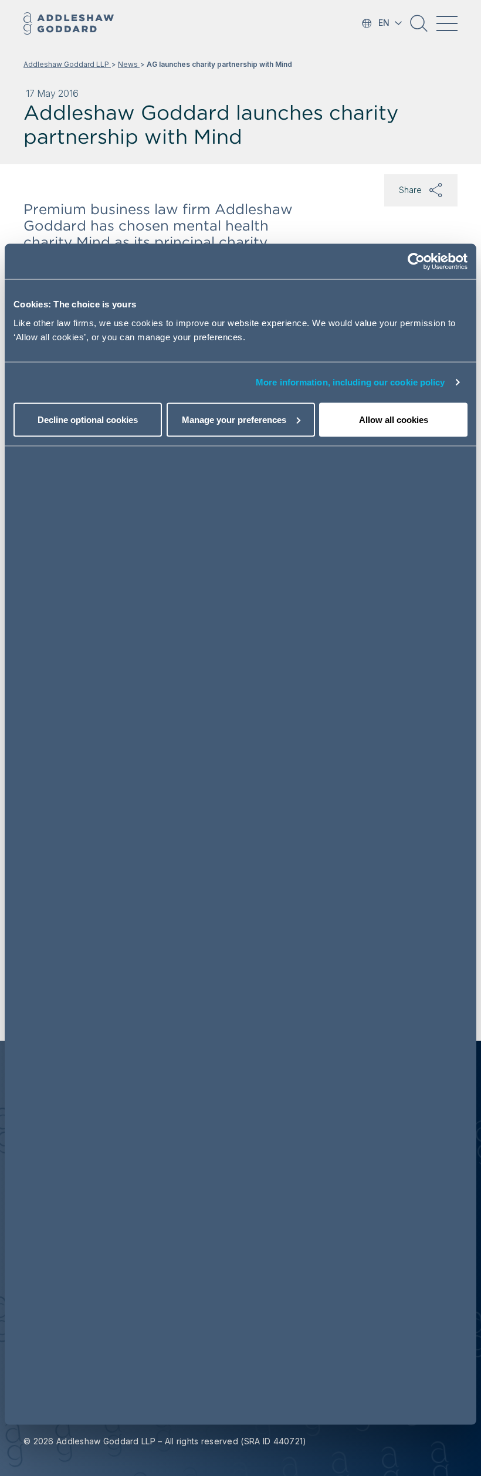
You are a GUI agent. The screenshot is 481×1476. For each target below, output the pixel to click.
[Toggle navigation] (447, 23)
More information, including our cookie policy (350, 382)
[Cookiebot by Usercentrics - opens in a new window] (416, 261)
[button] (418, 27)
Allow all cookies (393, 419)
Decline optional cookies (88, 419)
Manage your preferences (234, 419)
